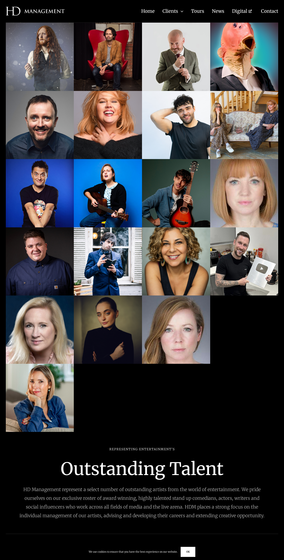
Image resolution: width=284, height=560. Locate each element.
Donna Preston (108, 147)
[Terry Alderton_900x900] (108, 365)
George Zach (40, 215)
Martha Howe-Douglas (39, 352)
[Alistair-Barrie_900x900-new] (176, 24)
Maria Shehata (176, 284)
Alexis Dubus (108, 79)
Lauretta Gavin (244, 215)
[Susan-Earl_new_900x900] (40, 365)
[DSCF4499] (176, 365)
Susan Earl (40, 420)
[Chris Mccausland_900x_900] (40, 92)
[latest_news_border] (244, 365)
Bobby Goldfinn (244, 79)
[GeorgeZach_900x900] (40, 160)
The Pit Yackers (176, 420)
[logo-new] (35, 8)
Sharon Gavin (176, 352)
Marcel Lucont (108, 284)
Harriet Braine (108, 215)
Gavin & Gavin (244, 147)
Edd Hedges (176, 147)
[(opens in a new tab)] (244, 297)
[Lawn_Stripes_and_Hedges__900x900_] (244, 229)
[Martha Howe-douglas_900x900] (40, 297)
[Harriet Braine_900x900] (108, 160)
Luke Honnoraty (39, 284)
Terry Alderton (108, 420)
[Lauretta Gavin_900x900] (244, 160)
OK (188, 551)
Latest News (244, 420)
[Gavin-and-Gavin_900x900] (244, 92)
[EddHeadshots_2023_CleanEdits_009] (176, 92)
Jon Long (176, 215)
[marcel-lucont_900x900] (108, 229)
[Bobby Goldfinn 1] (244, 24)
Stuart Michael (244, 352)
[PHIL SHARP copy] (108, 297)
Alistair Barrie (176, 79)
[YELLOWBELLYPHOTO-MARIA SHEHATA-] (176, 229)
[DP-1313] (108, 92)
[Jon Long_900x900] (176, 160)
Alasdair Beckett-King (40, 79)
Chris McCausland (39, 147)
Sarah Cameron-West (108, 352)
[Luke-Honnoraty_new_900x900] (40, 229)
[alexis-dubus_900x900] (108, 24)
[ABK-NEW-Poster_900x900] (40, 24)
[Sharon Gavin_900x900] (176, 297)
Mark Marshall (244, 284)
